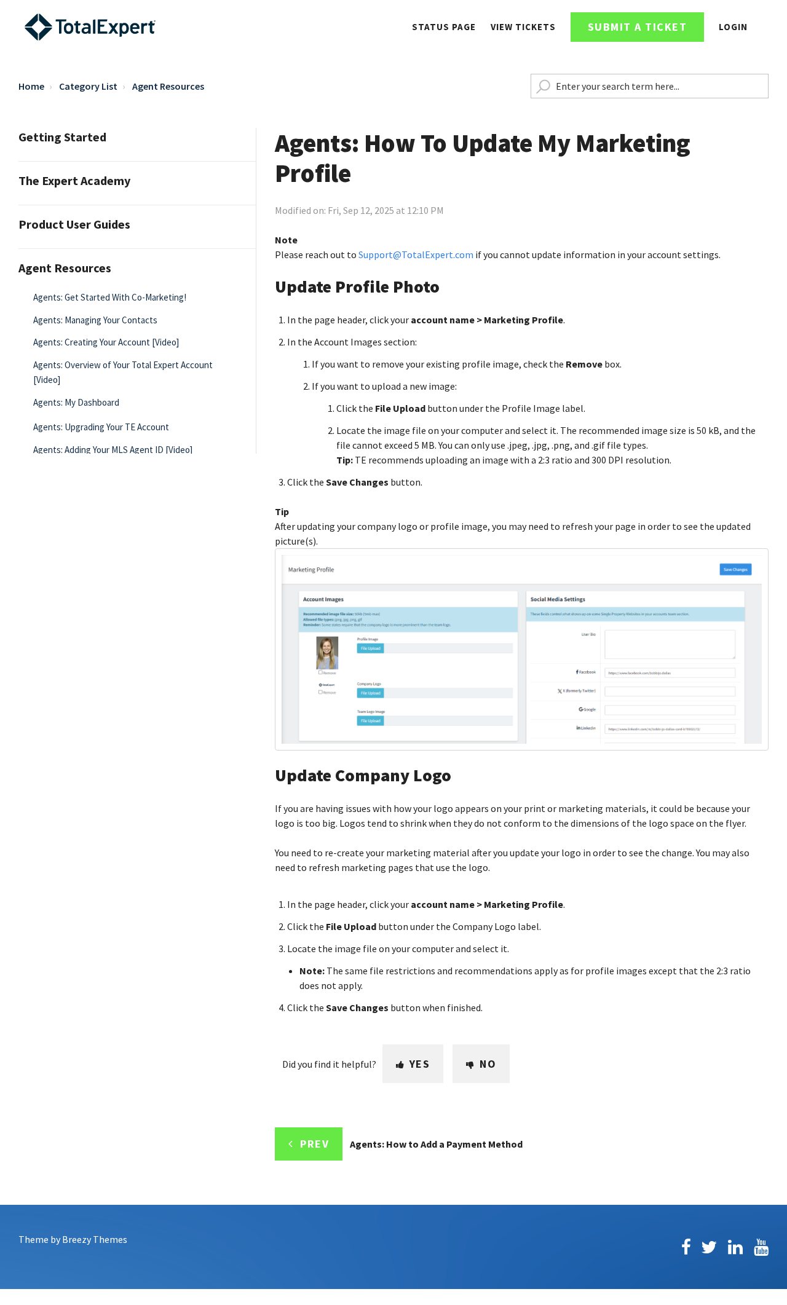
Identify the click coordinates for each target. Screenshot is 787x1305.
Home (31, 86)
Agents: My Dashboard (76, 402)
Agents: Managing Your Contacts (95, 320)
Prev (314, 1144)
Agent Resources (168, 86)
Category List (88, 86)
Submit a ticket (637, 27)
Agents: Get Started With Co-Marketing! (109, 297)
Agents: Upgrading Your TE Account (101, 427)
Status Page (444, 27)
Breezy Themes (94, 1239)
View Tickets (523, 27)
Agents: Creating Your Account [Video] (106, 342)
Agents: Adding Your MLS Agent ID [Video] (112, 449)
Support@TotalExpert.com (415, 254)
